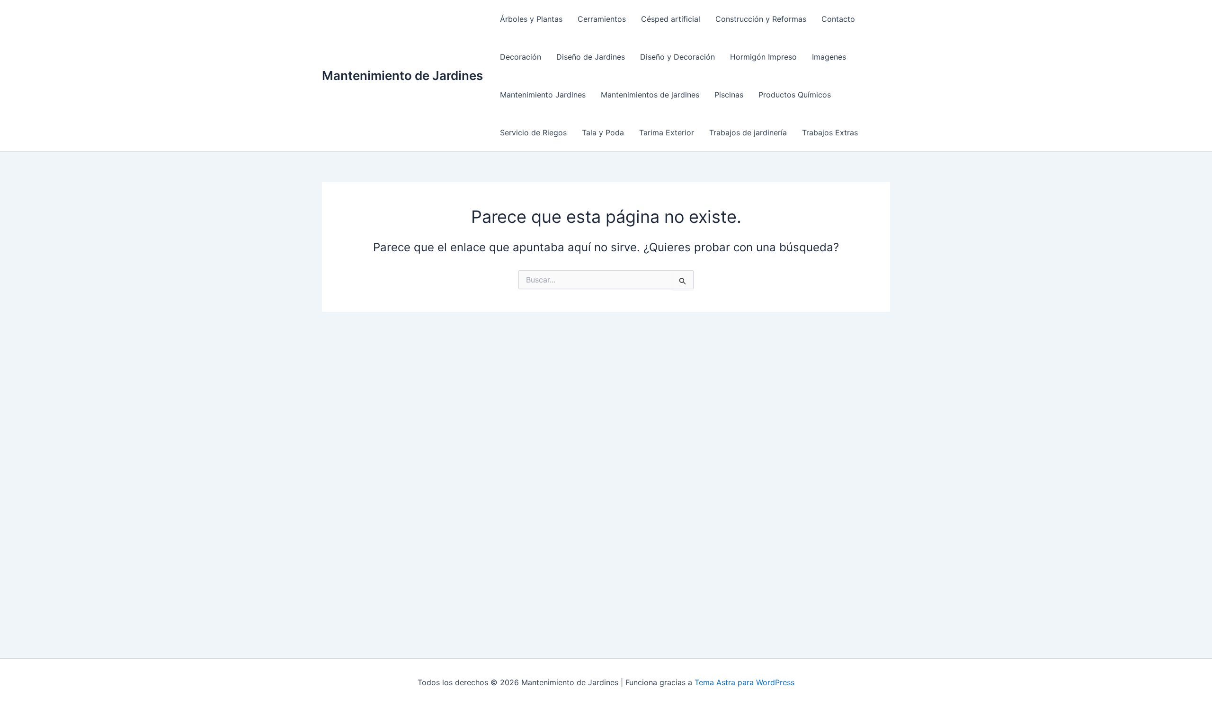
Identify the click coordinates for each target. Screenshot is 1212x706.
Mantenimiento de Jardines (402, 75)
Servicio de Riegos (533, 132)
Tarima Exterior (666, 132)
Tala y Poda (603, 132)
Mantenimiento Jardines (543, 94)
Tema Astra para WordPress (744, 682)
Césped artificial (670, 19)
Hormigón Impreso (763, 57)
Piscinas (728, 94)
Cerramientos (602, 19)
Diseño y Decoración (677, 57)
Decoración (520, 57)
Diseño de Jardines (590, 57)
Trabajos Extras (830, 132)
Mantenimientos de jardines (650, 94)
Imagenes (829, 57)
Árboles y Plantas (531, 19)
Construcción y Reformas (760, 19)
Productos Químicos (794, 94)
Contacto (838, 19)
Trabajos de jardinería (748, 132)
